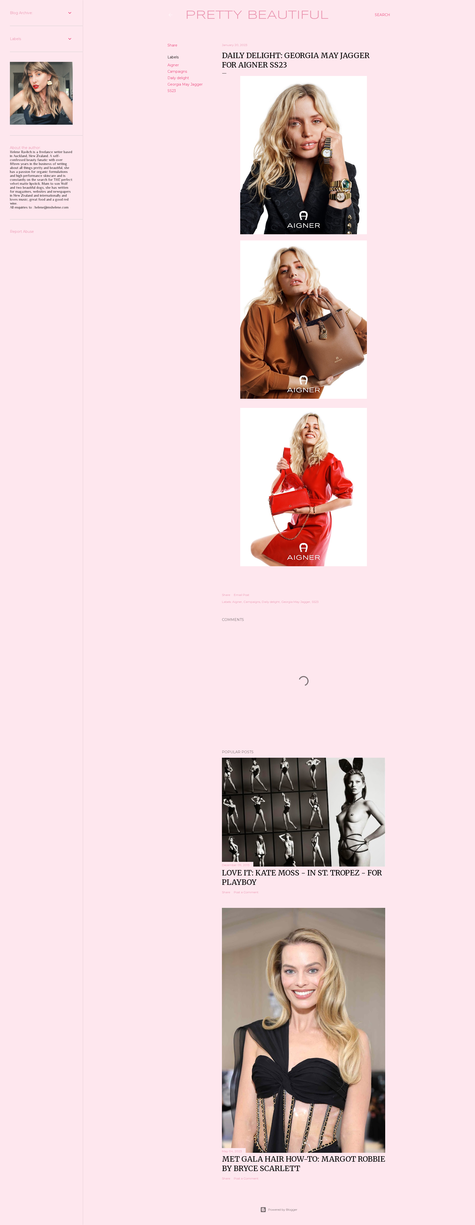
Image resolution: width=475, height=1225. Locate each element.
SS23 (171, 91)
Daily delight (178, 78)
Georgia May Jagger (185, 84)
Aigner (173, 65)
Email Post (241, 595)
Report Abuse (22, 231)
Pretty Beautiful (257, 15)
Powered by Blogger (282, 1209)
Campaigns (177, 71)
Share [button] (172, 45)
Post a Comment (246, 892)
